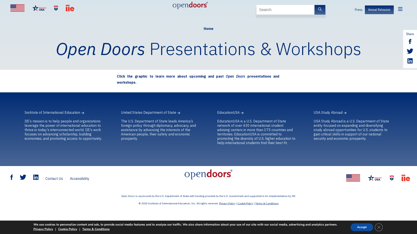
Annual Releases (379, 10)
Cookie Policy (245, 203)
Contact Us (54, 178)
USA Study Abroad (328, 112)
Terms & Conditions (267, 203)
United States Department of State (148, 112)
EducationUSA (228, 112)
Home (208, 28)
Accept (362, 227)
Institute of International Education (52, 112)
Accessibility (79, 178)
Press (358, 10)
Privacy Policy (227, 203)
